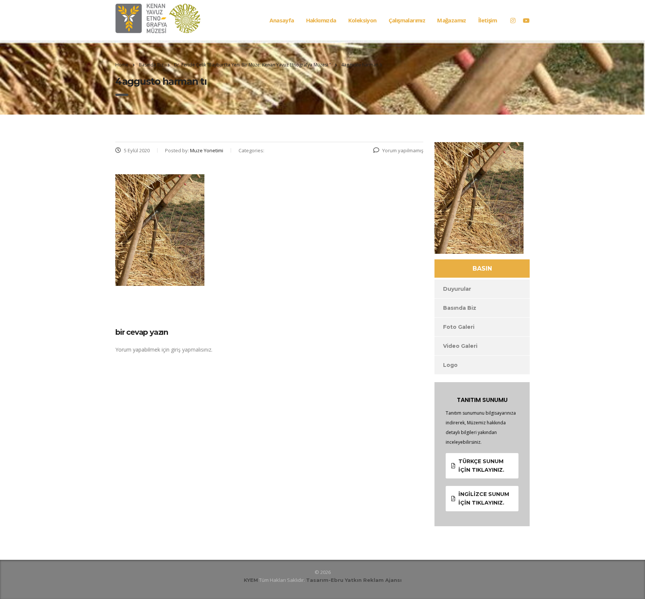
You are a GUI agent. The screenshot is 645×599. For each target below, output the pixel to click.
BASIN (482, 268)
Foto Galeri (458, 327)
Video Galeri (460, 346)
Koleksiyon (362, 20)
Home (121, 65)
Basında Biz (459, 308)
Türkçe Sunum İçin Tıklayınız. (481, 465)
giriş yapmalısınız (191, 349)
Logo (450, 365)
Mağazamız (451, 20)
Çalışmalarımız (407, 20)
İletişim (487, 20)
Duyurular (457, 289)
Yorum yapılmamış (402, 150)
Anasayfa (281, 20)
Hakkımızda (321, 20)
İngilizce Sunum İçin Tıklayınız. (483, 498)
